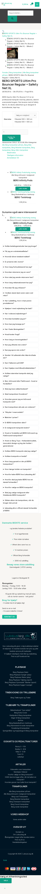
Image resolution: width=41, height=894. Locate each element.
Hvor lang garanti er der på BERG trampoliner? (17, 462)
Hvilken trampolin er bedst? (16, 456)
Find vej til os (20, 840)
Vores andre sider (19, 819)
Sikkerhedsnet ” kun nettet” (20, 710)
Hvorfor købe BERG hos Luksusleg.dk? (20, 474)
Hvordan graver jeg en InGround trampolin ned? (17, 400)
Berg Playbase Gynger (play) (20, 675)
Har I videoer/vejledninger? (16, 314)
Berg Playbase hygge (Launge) (20, 685)
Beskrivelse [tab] (11, 153)
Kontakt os (9, 617)
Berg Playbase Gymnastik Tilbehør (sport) (20, 682)
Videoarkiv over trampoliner (20, 769)
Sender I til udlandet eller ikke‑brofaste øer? (19, 356)
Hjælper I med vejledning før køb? (18, 308)
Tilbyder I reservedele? (14, 412)
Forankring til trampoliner (20, 728)
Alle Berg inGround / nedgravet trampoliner (20, 794)
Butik (5, 860)
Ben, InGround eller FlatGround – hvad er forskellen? (20, 382)
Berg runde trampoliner (19, 807)
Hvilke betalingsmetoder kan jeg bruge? (21, 246)
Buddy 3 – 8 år (20, 749)
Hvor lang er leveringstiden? (16, 340)
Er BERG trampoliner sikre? (15, 423)
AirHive (20, 720)
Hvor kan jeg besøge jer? (15, 324)
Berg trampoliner (15, 73)
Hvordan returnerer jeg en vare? (18, 272)
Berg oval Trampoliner (19, 797)
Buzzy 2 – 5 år (20, 747)
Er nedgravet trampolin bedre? (17, 428)
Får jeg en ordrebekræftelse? (16, 251)
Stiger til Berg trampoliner (20, 718)
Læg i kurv (23, 188)
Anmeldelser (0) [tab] (13, 158)
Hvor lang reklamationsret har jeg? (19, 283)
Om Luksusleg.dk (19, 835)
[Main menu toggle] (37, 4)
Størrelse (7, 119)
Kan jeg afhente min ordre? (16, 345)
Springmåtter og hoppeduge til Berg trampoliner (20, 731)
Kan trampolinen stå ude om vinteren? (20, 407)
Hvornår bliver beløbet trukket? (17, 257)
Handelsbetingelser (19, 842)
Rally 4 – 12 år (20, 752)
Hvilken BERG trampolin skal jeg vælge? (21, 451)
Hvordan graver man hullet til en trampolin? (20, 782)
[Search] (12, 19)
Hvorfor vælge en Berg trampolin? (20, 775)
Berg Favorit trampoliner (20, 804)
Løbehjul (20, 757)
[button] (3, 31)
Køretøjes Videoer (20, 772)
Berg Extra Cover (20, 713)
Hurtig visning (31, 172)
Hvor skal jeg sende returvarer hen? (19, 277)
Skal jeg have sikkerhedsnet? (16, 389)
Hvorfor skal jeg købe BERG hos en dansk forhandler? (18, 481)
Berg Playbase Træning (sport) (20, 680)
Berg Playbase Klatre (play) (20, 677)
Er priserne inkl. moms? (14, 262)
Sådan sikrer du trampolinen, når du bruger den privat (18, 501)
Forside (5, 73)
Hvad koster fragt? (12, 334)
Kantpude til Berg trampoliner (20, 715)
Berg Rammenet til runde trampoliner (20, 726)
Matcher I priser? (11, 417)
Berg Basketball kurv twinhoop (20, 723)
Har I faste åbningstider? (15, 329)
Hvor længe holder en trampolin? (18, 469)
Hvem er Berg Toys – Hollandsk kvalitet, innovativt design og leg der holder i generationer (20, 443)
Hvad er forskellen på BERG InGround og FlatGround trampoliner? (20, 434)
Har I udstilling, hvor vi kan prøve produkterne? (17, 302)
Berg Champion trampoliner (19, 802)
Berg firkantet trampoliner (20, 148)
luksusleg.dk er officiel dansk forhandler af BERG (20, 509)
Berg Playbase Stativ (20, 672)
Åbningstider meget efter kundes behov (20, 837)
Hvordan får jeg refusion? (15, 288)
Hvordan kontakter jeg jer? (15, 319)
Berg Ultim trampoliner (19, 150)
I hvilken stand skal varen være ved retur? (18, 294)
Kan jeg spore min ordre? (15, 350)
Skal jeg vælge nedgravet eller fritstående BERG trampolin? (16, 494)
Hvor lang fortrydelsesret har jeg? (18, 267)
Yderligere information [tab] (15, 155)
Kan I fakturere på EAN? (14, 363)
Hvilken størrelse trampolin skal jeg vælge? (18, 374)
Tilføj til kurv (11, 137)
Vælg (6, 880)
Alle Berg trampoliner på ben (12, 145)
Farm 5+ (20, 754)
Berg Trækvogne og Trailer (20, 698)
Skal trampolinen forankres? (16, 394)
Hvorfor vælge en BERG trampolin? (19, 487)
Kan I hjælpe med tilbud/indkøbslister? (20, 368)
